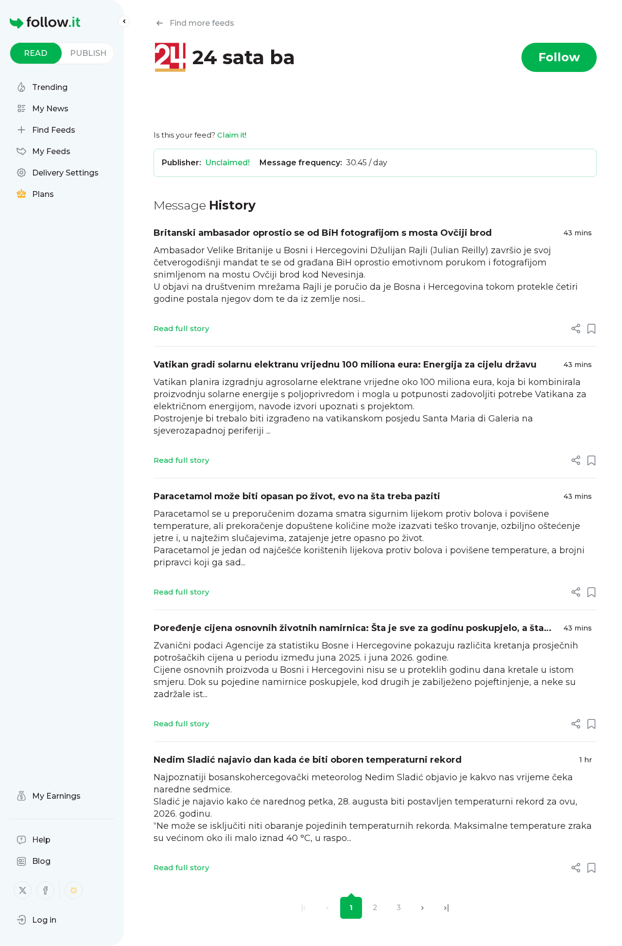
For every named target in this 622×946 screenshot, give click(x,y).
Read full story (181, 328)
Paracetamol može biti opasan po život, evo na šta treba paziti (297, 496)
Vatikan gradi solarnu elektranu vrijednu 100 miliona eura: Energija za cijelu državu (345, 364)
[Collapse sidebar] (124, 21)
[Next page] (422, 908)
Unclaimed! (227, 162)
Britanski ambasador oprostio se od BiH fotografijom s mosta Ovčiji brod (323, 233)
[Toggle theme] (73, 890)
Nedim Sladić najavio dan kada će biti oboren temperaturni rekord (308, 759)
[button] (36, 919)
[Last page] (446, 908)
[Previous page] (327, 908)
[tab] (36, 53)
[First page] (303, 908)
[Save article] (591, 328)
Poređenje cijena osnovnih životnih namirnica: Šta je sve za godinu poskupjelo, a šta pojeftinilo (349, 629)
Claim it (231, 135)
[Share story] (575, 328)
